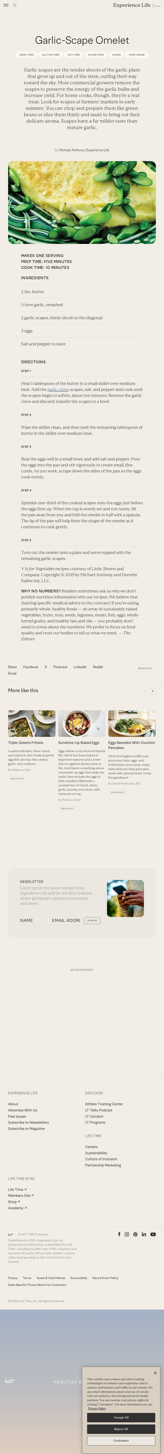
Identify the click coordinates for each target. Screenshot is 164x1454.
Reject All (121, 1429)
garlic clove (57, 389)
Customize (121, 1440)
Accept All (121, 1417)
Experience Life (97, 150)
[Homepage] (137, 5)
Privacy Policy (97, 1408)
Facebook (30, 667)
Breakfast (145, 668)
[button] (6, 5)
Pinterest (60, 667)
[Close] (155, 1373)
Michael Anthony (71, 150)
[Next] (152, 691)
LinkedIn (80, 667)
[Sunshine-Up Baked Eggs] (81, 756)
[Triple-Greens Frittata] (31, 741)
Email (12, 673)
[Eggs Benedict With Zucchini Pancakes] (131, 748)
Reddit (98, 667)
